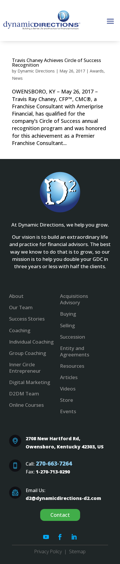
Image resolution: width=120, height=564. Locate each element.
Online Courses (26, 405)
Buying (68, 313)
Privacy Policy (48, 551)
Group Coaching (27, 353)
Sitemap (77, 551)
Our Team (21, 307)
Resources (72, 366)
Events (68, 411)
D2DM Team (24, 393)
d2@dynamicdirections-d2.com (63, 498)
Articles (68, 377)
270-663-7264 (54, 463)
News (17, 78)
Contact (60, 514)
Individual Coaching (31, 341)
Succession (72, 336)
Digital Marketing (29, 382)
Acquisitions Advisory (74, 299)
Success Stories (27, 318)
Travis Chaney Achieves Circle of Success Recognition (56, 62)
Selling (67, 325)
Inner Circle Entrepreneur (25, 367)
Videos (67, 388)
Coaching (19, 330)
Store (66, 400)
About (16, 296)
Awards (97, 71)
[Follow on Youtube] (46, 537)
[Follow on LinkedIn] (74, 537)
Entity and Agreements (74, 351)
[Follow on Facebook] (60, 537)
